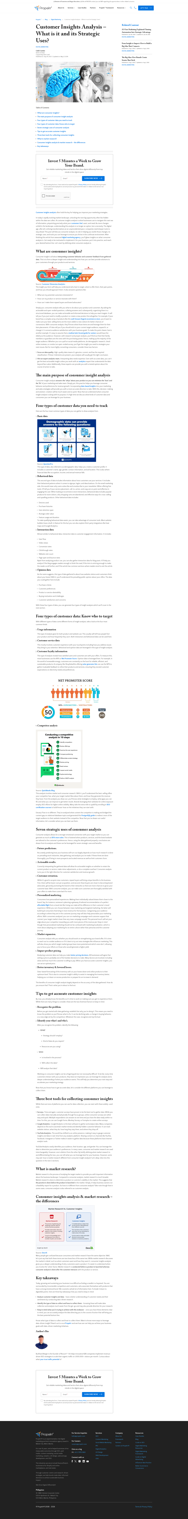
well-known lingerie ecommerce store (85, 319)
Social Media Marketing (103, 1442)
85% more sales (58, 838)
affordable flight (43, 905)
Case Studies (82, 8)
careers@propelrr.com (79, 1444)
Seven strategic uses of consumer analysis (53, 128)
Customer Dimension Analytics (53, 284)
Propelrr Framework (106, 8)
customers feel (77, 223)
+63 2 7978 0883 (80, 1452)
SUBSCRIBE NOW (91, 178)
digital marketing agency (71, 237)
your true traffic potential (49, 1359)
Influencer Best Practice (143, 1463)
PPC (97, 1446)
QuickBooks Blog (48, 791)
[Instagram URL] (79, 1462)
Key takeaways (43, 146)
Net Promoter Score (69, 659)
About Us (61, 8)
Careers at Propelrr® (122, 1446)
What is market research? (47, 139)
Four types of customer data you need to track (54, 120)
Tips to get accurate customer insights (51, 131)
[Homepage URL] (43, 8)
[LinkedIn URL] (84, 1461)
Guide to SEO (139, 1442)
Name (45, 178)
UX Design (99, 1452)
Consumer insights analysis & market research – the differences (61, 143)
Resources (120, 8)
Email (65, 178)
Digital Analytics (101, 1449)
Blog (46, 19)
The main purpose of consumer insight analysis (55, 117)
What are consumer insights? (48, 113)
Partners (93, 8)
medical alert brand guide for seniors (82, 333)
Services (70, 8)
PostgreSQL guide (88, 816)
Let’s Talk (144, 8)
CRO (97, 1458)
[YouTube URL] (87, 1461)
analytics (82, 361)
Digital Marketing (56, 19)
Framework (119, 1439)
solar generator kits (90, 664)
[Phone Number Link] (135, 8)
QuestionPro (48, 464)
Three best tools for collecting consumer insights (55, 135)
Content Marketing (102, 1439)
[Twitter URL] (75, 1461)
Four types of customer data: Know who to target (56, 124)
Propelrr (38, 19)
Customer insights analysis (46, 213)
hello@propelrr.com (78, 1436)
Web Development (102, 1455)
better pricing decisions (79, 955)
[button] (131, 8)
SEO (97, 1436)
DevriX (44, 1253)
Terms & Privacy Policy (143, 1507)
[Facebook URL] (72, 1461)
